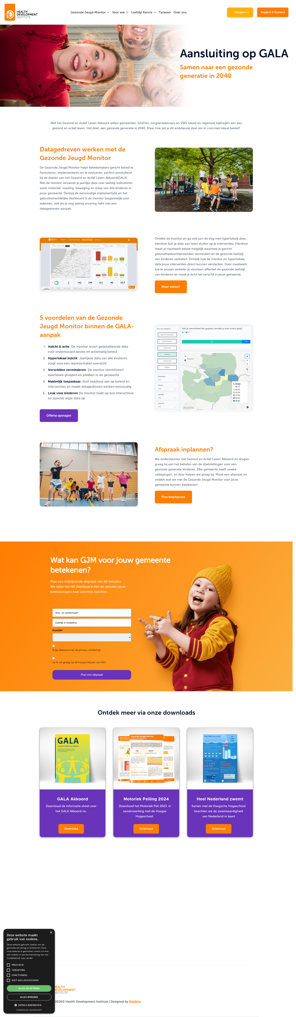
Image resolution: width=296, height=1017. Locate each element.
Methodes (47, 897)
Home (44, 890)
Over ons (180, 12)
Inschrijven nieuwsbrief (129, 933)
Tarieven (165, 12)
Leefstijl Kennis (141, 12)
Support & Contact (273, 12)
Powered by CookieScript (29, 1010)
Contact (45, 918)
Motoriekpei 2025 (125, 897)
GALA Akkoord (123, 890)
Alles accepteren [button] (29, 988)
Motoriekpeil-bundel (128, 904)
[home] (21, 12)
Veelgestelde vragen (54, 933)
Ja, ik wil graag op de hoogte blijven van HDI (79, 662)
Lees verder (27, 958)
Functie (57, 630)
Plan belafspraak (173, 497)
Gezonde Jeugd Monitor (88, 12)
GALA (44, 904)
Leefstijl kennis (50, 911)
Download (71, 828)
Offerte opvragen (58, 415)
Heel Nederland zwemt (129, 911)
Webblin (135, 1001)
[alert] (29, 971)
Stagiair (191, 890)
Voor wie (118, 12)
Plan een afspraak (92, 674)
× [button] (51, 932)
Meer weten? (171, 287)
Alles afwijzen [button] (29, 997)
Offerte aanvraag (52, 926)
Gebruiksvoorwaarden (56, 940)
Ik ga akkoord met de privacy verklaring (76, 650)
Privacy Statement (52, 947)
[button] (90, 12)
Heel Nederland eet (127, 918)
